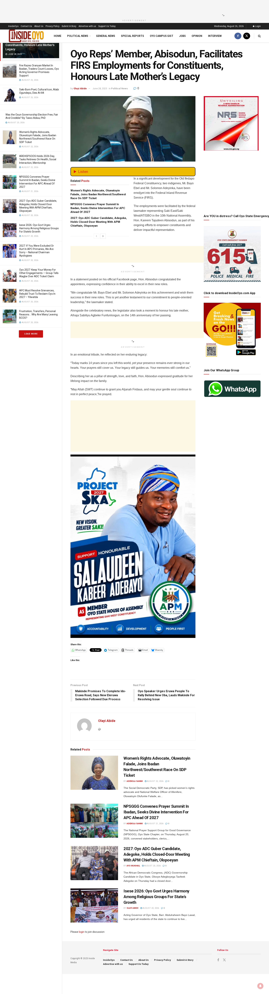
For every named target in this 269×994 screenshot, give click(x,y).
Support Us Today (107, 26)
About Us (38, 26)
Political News (77, 35)
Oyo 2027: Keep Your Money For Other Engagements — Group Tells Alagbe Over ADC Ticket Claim (39, 273)
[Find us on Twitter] (246, 36)
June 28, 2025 (100, 88)
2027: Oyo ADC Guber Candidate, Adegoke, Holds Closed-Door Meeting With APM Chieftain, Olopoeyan (98, 221)
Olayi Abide (80, 88)
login (81, 931)
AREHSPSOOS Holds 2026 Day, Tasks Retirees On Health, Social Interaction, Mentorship (37, 159)
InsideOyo (13, 26)
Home (57, 35)
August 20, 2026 (152, 866)
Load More (31, 334)
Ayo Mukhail (133, 866)
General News (105, 35)
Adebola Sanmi (135, 781)
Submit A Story (69, 26)
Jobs (182, 35)
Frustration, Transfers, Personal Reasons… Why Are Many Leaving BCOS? (38, 314)
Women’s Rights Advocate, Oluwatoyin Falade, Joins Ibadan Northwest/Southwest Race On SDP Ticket (98, 194)
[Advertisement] (133, 8)
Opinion (197, 35)
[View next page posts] (103, 236)
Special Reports (132, 35)
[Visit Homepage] (26, 36)
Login (258, 26)
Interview (215, 35)
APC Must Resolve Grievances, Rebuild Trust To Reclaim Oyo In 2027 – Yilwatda (37, 294)
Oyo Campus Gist (161, 35)
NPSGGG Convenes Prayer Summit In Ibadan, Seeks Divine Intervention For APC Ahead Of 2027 (97, 208)
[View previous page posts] (96, 236)
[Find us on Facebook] (237, 36)
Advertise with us (87, 26)
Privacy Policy (52, 26)
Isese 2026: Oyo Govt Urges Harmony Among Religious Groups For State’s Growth (39, 228)
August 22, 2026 (154, 781)
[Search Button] (259, 36)
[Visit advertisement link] (132, 546)
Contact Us (26, 26)
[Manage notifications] (260, 986)
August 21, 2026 (154, 823)
